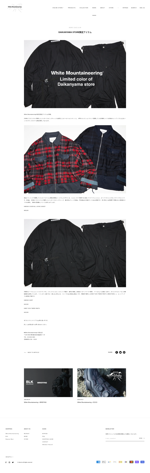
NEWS (94, 7)
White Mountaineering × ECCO (87, 402)
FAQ (43, 436)
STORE (111, 7)
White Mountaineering (12, 433)
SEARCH (134, 7)
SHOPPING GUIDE (47, 439)
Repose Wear (10, 439)
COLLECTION (84, 7)
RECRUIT (26, 433)
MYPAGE (125, 7)
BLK (7, 436)
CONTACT (45, 441)
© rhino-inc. (20, 462)
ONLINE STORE (58, 7)
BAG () (142, 7)
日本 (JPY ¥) (8, 456)
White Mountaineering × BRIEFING (35, 402)
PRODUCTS (72, 7)
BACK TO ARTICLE (33, 352)
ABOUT (102, 7)
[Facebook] (6, 462)
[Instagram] (9, 462)
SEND (140, 438)
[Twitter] (13, 462)
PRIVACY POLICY (47, 444)
